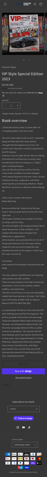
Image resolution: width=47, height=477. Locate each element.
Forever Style (19, 472)
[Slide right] (29, 60)
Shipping (4, 88)
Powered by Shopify (30, 472)
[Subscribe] (36, 409)
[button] (5, 4)
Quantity (5, 100)
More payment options (24, 377)
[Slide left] (18, 60)
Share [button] (7, 385)
